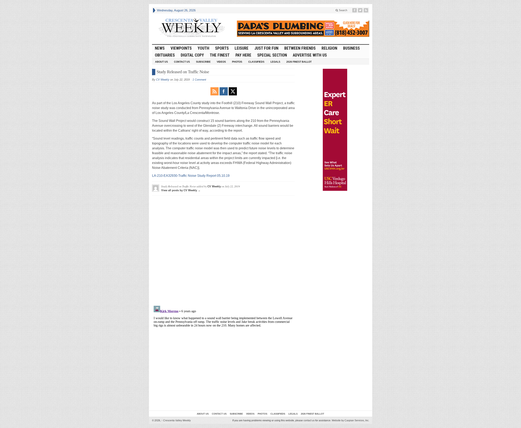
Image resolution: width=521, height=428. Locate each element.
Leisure (241, 48)
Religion (329, 48)
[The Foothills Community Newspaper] (191, 27)
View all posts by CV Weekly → (180, 190)
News (160, 48)
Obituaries (165, 55)
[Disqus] (223, 249)
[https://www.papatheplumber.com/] (303, 29)
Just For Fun (266, 48)
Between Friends (300, 48)
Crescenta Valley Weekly (176, 420)
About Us (161, 61)
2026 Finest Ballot (299, 61)
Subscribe (203, 61)
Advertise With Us (310, 55)
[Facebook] (355, 10)
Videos (221, 61)
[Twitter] (360, 10)
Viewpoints (181, 48)
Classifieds (256, 61)
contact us (309, 420)
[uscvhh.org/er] (335, 130)
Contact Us (182, 61)
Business (351, 48)
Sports (222, 48)
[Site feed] (366, 10)
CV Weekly (162, 79)
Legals (275, 61)
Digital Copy (192, 55)
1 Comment (199, 79)
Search (342, 10)
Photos (237, 61)
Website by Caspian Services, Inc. (350, 420)
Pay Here (243, 55)
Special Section (272, 55)
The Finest (220, 55)
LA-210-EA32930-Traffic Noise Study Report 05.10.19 (191, 175)
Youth (203, 48)
